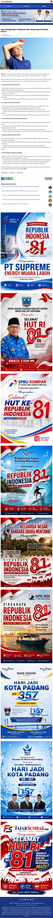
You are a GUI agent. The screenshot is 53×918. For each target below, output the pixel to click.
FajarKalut (27, 912)
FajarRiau (33, 907)
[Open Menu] (51, 1)
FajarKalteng (40, 912)
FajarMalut (35, 914)
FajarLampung (14, 909)
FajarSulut (22, 910)
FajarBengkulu (5, 909)
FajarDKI (35, 909)
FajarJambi (40, 907)
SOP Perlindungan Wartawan (37, 903)
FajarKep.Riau (26, 907)
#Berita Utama (5, 172)
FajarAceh (12, 907)
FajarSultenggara (44, 910)
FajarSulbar (28, 910)
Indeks (44, 6)
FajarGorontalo (12, 912)
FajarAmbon (20, 912)
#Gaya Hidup (19, 172)
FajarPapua (42, 914)
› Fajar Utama (13, 27)
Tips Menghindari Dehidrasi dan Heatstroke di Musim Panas (24, 30)
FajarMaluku (28, 914)
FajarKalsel (48, 912)
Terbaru (9, 6)
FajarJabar (41, 909)
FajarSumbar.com (31, 905)
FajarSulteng (35, 910)
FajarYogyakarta (14, 910)
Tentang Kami (17, 903)
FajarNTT (16, 914)
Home (2, 27)
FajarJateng (47, 909)
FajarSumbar (5, 907)
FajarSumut (19, 907)
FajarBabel (21, 909)
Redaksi (11, 903)
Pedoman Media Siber (25, 903)
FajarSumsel (47, 907)
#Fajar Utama (12, 172)
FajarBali (22, 914)
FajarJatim (6, 910)
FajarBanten (28, 909)
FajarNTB (10, 914)
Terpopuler (26, 6)
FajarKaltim (4, 914)
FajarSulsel (5, 912)
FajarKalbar (34, 912)
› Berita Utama (7, 27)
